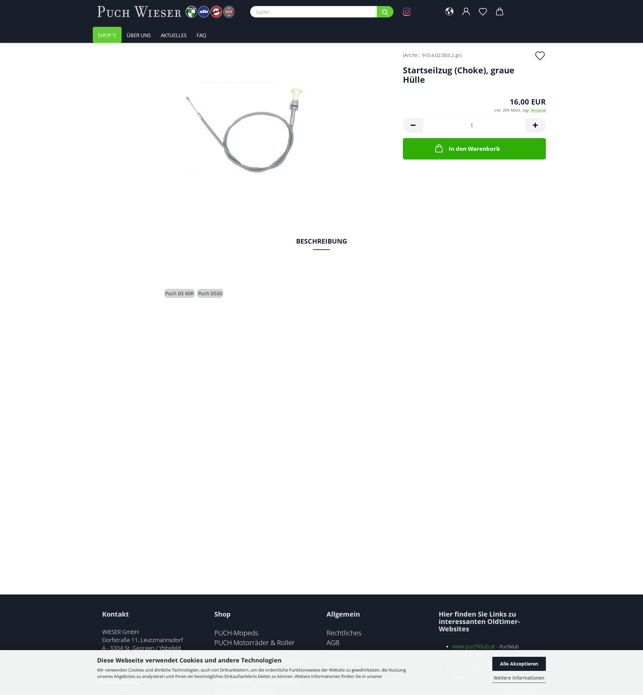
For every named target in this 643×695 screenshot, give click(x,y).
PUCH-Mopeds (236, 632)
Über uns (139, 35)
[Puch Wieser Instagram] (417, 11)
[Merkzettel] (483, 11)
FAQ (201, 35)
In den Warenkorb (474, 148)
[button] (449, 11)
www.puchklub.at (473, 646)
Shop (105, 35)
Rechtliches (344, 632)
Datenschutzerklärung (119, 682)
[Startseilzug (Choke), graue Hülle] (245, 128)
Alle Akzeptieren (519, 663)
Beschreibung (321, 241)
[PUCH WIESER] (168, 11)
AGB (333, 642)
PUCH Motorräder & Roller (254, 642)
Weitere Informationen (519, 678)
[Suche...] (385, 11)
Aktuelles (174, 35)
